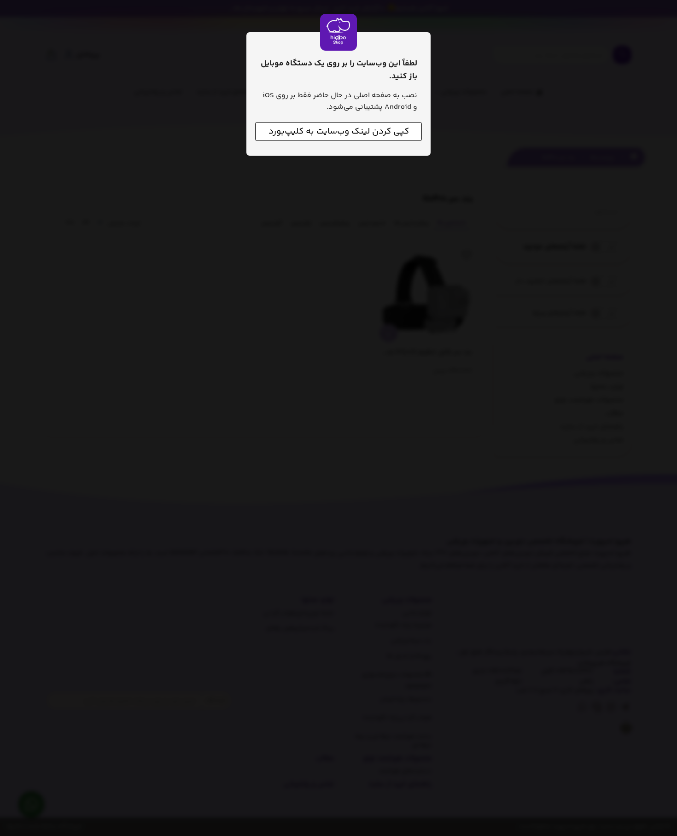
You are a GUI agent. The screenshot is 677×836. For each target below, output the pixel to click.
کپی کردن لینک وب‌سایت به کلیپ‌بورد (338, 131)
